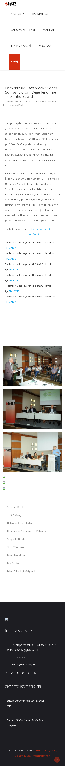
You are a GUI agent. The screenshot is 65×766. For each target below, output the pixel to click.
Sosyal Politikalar (16, 539)
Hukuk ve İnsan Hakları (20, 523)
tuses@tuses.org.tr (23, 664)
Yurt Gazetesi (35, 234)
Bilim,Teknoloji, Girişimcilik (22, 571)
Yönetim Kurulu (15, 507)
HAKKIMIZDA (40, 14)
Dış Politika (13, 563)
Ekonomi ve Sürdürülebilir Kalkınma (26, 531)
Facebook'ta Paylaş (46, 101)
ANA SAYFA (18, 14)
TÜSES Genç (14, 515)
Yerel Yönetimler (16, 547)
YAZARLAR (44, 45)
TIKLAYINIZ (10, 248)
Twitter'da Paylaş (16, 105)
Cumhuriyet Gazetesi (42, 228)
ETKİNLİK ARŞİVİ (21, 45)
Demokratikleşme (17, 555)
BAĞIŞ (14, 61)
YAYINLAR (48, 29)
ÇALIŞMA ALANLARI (23, 29)
